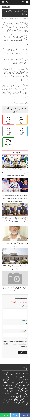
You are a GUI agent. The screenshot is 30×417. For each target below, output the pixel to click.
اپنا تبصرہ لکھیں (24, 306)
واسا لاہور (7, 396)
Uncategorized (18, 103)
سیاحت (7, 390)
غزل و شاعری (12, 393)
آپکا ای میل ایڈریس (22, 331)
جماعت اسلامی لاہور (8, 385)
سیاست (25, 393)
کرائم (4, 402)
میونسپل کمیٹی (13, 396)
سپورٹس (11, 390)
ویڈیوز (27, 399)
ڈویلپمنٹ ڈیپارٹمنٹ (19, 402)
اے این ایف (13, 379)
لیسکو (24, 396)
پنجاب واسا (10, 399)
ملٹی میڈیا (19, 396)
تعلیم (16, 385)
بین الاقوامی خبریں (22, 382)
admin (24, 18)
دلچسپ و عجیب (25, 388)
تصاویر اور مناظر (22, 385)
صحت (17, 393)
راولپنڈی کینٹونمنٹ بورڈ (14, 388)
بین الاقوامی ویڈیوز (13, 382)
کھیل (26, 405)
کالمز (7, 402)
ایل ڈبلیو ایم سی (7, 376)
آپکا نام (25, 323)
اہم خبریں (22, 376)
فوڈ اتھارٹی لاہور (6, 393)
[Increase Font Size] (5, 18)
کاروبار (11, 402)
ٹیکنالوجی (22, 399)
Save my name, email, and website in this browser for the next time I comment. (15, 343)
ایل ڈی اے (25, 379)
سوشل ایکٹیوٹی (19, 390)
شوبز (20, 393)
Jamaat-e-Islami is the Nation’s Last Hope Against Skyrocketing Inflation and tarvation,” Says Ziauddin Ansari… (15, 198)
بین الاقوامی (6, 379)
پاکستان (15, 399)
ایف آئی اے (14, 376)
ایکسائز (19, 379)
